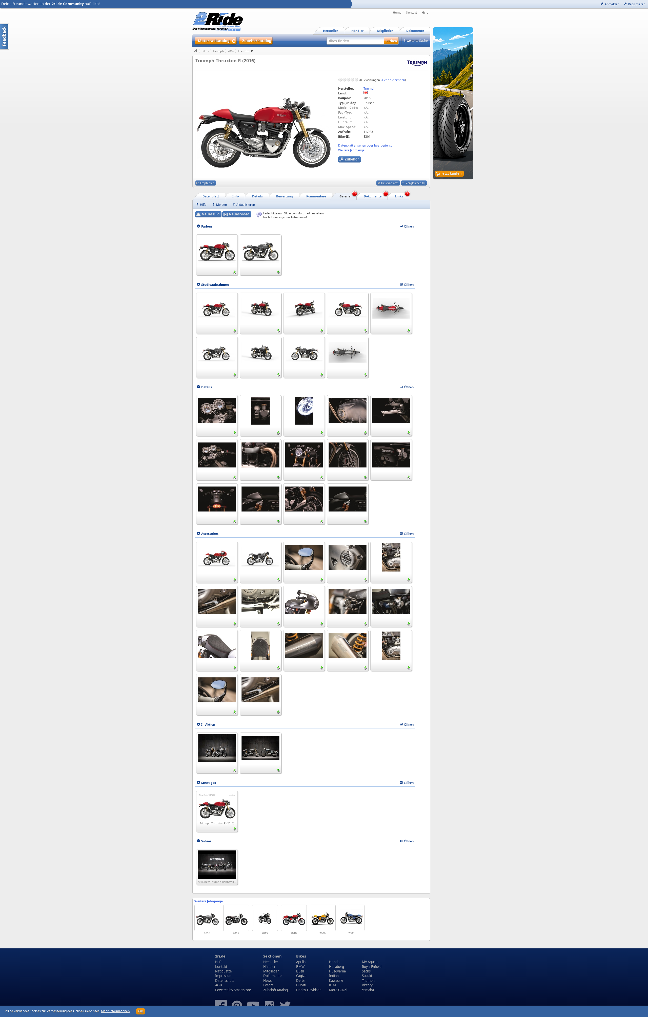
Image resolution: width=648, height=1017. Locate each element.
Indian (334, 975)
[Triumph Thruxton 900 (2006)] (323, 918)
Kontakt (411, 13)
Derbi (300, 980)
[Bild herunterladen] (235, 272)
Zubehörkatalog (275, 990)
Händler (269, 966)
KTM (332, 985)
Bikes (205, 51)
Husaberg (336, 966)
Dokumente (272, 975)
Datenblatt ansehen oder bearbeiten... (365, 145)
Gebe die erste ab (393, 80)
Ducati (301, 985)
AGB (218, 985)
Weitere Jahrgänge (208, 901)
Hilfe (425, 13)
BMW (300, 966)
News (267, 980)
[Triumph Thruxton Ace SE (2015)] (236, 918)
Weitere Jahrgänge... (352, 150)
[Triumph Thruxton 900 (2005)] (351, 918)
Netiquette (223, 971)
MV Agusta (370, 962)
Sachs (366, 971)
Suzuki (367, 975)
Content (4, 37)
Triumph (218, 51)
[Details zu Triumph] (417, 63)
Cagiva (301, 975)
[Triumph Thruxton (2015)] (265, 918)
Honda (334, 962)
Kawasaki (336, 980)
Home (397, 13)
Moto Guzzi (338, 990)
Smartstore (242, 990)
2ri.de (220, 956)
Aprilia (301, 962)
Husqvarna (337, 971)
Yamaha (368, 990)
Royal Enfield (371, 966)
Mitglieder (271, 971)
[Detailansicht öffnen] (217, 250)
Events (268, 985)
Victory (367, 985)
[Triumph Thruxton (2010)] (294, 918)
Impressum (223, 975)
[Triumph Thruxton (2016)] (207, 918)
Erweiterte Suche (416, 40)
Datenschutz (224, 980)
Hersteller (270, 962)
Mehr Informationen (115, 1011)
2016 (231, 51)
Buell (300, 971)
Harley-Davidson (308, 990)
